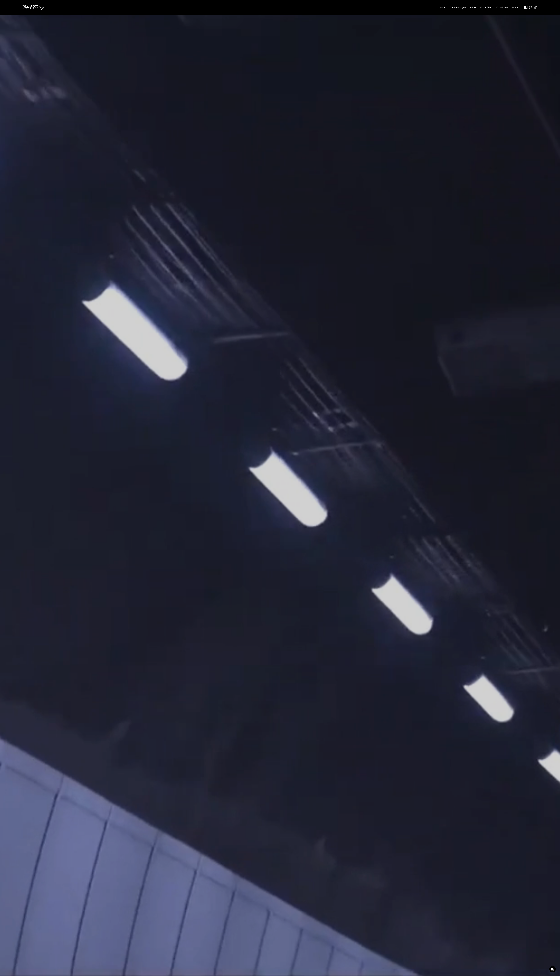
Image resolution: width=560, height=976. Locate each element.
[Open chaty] (552, 969)
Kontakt (515, 7)
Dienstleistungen (458, 7)
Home (442, 7)
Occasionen (502, 7)
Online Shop (486, 7)
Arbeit (473, 7)
